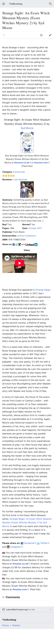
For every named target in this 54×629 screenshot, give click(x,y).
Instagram (15, 546)
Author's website (25, 235)
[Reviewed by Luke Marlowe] (27, 189)
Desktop (16, 625)
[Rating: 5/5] (8, 175)
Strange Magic (43, 289)
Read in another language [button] (4, 35)
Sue (33, 609)
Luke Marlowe (20, 179)
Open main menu (3, 4)
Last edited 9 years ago (17, 609)
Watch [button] (41, 35)
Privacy (5, 625)
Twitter (43, 543)
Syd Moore (27, 128)
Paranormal (19, 172)
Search (50, 4)
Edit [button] (50, 35)
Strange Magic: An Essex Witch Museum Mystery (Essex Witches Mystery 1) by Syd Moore (27, 522)
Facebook (29, 543)
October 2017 (35, 228)
